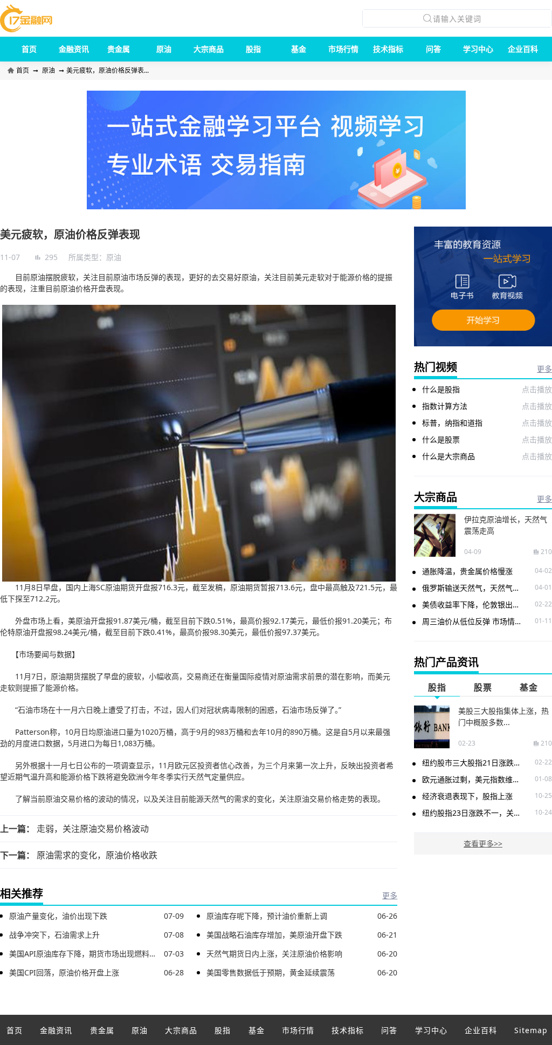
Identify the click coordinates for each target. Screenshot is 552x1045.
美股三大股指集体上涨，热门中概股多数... (503, 716)
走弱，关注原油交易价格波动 (93, 829)
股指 (253, 49)
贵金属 (118, 49)
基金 (298, 49)
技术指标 (388, 49)
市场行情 (343, 49)
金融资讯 (74, 49)
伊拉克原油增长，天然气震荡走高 (505, 525)
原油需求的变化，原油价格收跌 (97, 855)
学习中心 (478, 49)
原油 (163, 49)
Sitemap (531, 1030)
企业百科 (523, 49)
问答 (433, 49)
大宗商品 (209, 49)
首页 (29, 49)
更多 (389, 895)
